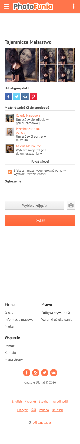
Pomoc (10, 346)
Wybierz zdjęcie (34, 205)
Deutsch (57, 410)
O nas (9, 312)
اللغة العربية (60, 401)
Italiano (44, 410)
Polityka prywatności (56, 312)
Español (44, 401)
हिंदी (33, 410)
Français (22, 410)
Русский (30, 401)
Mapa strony (14, 359)
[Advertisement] (40, 24)
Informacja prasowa (19, 319)
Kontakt (10, 352)
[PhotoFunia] (33, 6)
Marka (9, 326)
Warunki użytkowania (56, 319)
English (17, 401)
